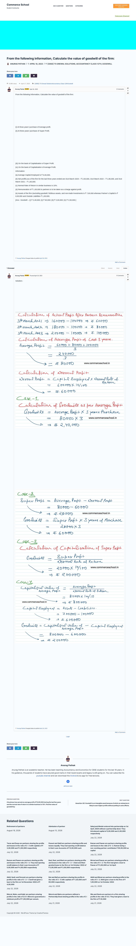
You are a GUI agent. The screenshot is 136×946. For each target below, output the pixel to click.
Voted (117, 268)
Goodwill (107, 64)
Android (73, 776)
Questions (69, 6)
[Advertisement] (68, 35)
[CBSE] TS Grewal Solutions (61, 64)
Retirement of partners (16, 826)
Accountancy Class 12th (88, 64)
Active (125, 268)
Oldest (103, 268)
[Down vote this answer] (128, 279)
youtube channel (43, 776)
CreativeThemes (42, 913)
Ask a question (58, 6)
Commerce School (18, 4)
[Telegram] (18, 75)
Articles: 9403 (68, 786)
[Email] (34, 75)
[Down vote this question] (128, 93)
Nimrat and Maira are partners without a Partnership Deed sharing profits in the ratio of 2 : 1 (68, 896)
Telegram (118, 16)
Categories (79, 6)
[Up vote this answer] (128, 274)
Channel (125, 16)
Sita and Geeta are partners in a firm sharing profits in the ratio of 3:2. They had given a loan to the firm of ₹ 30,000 (109, 896)
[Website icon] (68, 781)
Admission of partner (57, 826)
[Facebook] (10, 75)
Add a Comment (120, 262)
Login (68, 736)
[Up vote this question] (128, 88)
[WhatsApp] (26, 75)
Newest (110, 268)
